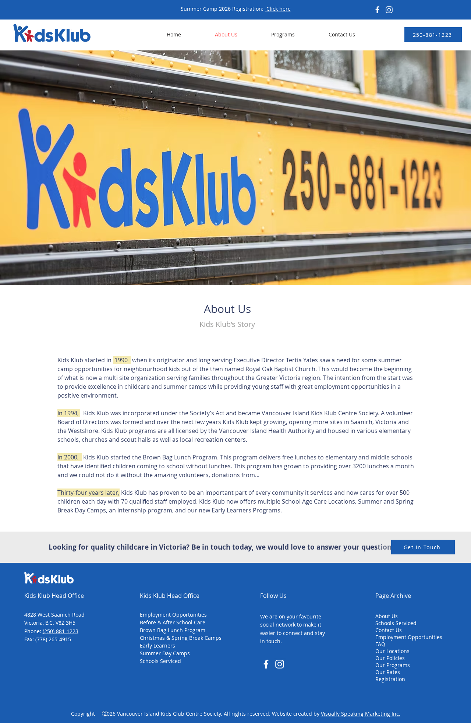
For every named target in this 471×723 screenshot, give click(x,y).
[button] (271, 34)
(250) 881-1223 (60, 631)
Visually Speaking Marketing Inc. (360, 713)
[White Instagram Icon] (280, 664)
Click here (278, 8)
